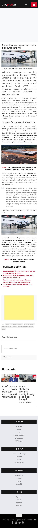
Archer (7, 324)
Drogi (19, 432)
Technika (19, 457)
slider (3, 329)
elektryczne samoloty (17, 324)
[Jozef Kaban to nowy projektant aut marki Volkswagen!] (10, 378)
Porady (19, 478)
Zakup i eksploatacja (19, 454)
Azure (34, 520)
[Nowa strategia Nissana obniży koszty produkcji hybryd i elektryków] (27, 378)
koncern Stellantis (29, 324)
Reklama (19, 503)
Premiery (19, 426)
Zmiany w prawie (19, 435)
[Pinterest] (16, 522)
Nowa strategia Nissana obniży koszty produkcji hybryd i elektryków (26, 394)
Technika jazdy (19, 462)
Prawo (19, 459)
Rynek (19, 429)
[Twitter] (19, 522)
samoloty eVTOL (6, 326)
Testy (19, 481)
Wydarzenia (19, 438)
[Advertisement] (19, 23)
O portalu (19, 497)
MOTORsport (19, 441)
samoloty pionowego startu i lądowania (23, 326)
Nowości (19, 484)
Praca (19, 500)
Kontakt (19, 505)
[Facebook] (12, 522)
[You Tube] (23, 522)
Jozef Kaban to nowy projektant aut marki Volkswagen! (9, 391)
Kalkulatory (19, 475)
